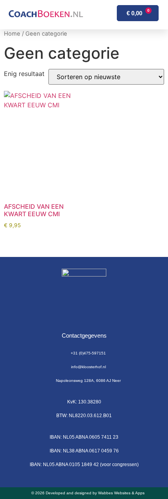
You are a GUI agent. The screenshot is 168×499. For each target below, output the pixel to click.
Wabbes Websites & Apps (121, 493)
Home (12, 33)
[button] (96, 14)
